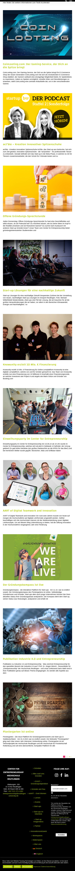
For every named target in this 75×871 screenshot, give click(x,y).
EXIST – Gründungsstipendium (38, 782)
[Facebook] (61, 775)
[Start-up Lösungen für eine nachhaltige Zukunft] (37, 263)
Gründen (37, 768)
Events (37, 802)
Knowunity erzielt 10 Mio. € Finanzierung (29, 364)
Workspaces (37, 836)
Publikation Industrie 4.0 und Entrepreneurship (34, 658)
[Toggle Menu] (70, 1)
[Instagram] (56, 775)
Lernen (37, 798)
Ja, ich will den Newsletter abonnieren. (59, 797)
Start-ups (37, 806)
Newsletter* (54, 785)
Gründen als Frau (38, 789)
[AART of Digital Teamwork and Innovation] (37, 483)
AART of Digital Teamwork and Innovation (30, 510)
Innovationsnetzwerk (38, 831)
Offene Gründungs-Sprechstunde (24, 216)
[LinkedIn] (66, 775)
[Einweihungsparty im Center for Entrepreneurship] (37, 411)
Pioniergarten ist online (18, 731)
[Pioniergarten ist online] (37, 704)
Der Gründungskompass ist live (23, 584)
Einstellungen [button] (8, 866)
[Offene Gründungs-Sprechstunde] (37, 189)
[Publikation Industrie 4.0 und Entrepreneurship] (37, 631)
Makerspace (37, 840)
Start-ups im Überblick (38, 813)
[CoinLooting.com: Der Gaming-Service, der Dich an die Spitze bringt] (37, 35)
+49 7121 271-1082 (15, 791)
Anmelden (61, 835)
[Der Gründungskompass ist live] (37, 557)
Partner (37, 826)
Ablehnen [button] (17, 866)
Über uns (37, 844)
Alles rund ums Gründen (38, 775)
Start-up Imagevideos (38, 820)
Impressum (37, 866)
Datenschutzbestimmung (58, 824)
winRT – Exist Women (37, 793)
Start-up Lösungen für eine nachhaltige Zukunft (34, 290)
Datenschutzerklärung (48, 866)
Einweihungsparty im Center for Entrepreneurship (35, 438)
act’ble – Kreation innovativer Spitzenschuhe (32, 144)
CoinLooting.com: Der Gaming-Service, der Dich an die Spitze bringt (35, 66)
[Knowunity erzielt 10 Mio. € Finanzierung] (37, 337)
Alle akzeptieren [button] (27, 866)
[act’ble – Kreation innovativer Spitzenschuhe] (37, 116)
